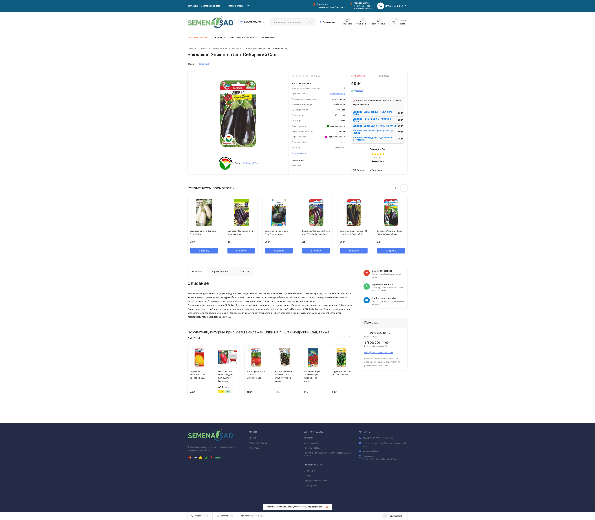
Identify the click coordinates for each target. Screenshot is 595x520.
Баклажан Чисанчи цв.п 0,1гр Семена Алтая (372, 120)
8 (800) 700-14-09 (370, 438)
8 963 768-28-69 (394, 5)
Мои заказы (309, 476)
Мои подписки (311, 486)
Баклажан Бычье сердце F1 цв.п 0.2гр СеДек (372, 113)
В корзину (204, 250)
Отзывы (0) (204, 64)
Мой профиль (310, 471)
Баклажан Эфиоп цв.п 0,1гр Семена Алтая (374, 126)
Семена (203, 48)
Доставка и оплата (313, 443)
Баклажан (236, 48)
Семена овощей (219, 48)
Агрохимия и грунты (258, 443)
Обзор (190, 64)
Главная (191, 48)
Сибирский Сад (250, 163)
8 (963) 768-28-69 (385, 438)
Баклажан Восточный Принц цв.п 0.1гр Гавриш (373, 132)
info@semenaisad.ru (378, 352)
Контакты (308, 438)
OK (327, 507)
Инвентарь (254, 448)
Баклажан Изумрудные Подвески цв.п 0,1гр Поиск (372, 139)
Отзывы (358, 91)
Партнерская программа (315, 481)
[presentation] (395, 188)
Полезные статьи (312, 448)
